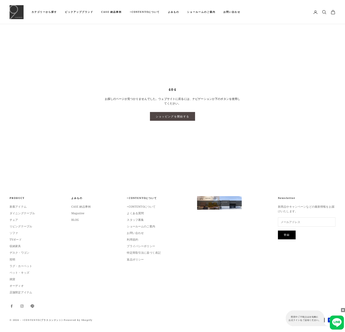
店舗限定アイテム (21, 292)
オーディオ (17, 286)
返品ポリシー (135, 259)
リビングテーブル (21, 226)
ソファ (14, 233)
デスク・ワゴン (19, 252)
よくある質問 (135, 213)
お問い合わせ (231, 12)
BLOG (75, 220)
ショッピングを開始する (172, 116)
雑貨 (12, 279)
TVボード (16, 239)
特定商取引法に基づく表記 (144, 252)
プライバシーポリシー (141, 246)
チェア (14, 220)
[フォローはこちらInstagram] (22, 306)
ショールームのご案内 (201, 12)
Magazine (77, 213)
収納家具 (15, 246)
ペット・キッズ (19, 272)
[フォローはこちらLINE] (32, 306)
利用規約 (132, 239)
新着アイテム (18, 206)
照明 (12, 259)
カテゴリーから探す (44, 12)
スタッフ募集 (135, 220)
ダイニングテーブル (22, 213)
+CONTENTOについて (145, 12)
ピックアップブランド (79, 12)
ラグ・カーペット (21, 266)
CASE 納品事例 (111, 12)
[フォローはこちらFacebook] (12, 306)
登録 (287, 235)
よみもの (173, 12)
